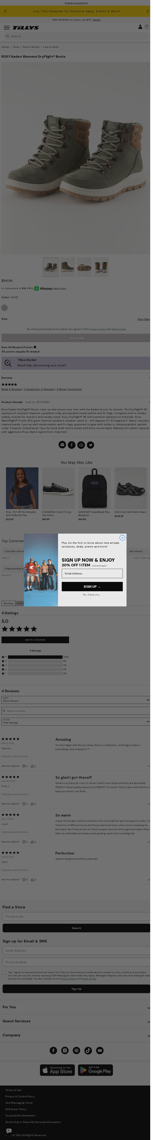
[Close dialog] (122, 537)
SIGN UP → (92, 586)
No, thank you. (91, 594)
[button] (149, 488)
